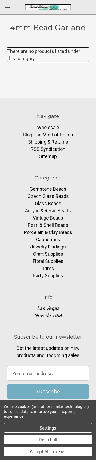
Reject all (48, 440)
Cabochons (48, 239)
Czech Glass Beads (48, 196)
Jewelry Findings (48, 247)
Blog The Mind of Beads (48, 134)
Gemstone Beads (48, 189)
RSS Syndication (48, 149)
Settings (48, 428)
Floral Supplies (48, 261)
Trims (48, 268)
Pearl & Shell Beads (48, 225)
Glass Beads (48, 203)
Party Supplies (48, 275)
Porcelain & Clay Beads (48, 232)
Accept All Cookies (48, 451)
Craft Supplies (48, 254)
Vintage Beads (48, 218)
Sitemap (48, 156)
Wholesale (48, 127)
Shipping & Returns (48, 142)
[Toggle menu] (7, 7)
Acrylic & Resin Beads (48, 210)
